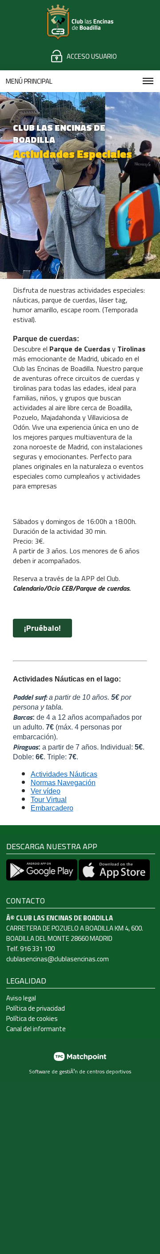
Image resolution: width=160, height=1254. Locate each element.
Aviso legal (21, 998)
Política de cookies (32, 1018)
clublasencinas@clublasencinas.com (57, 959)
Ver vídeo (45, 791)
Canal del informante (36, 1029)
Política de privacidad (35, 1008)
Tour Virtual (49, 799)
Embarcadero (52, 808)
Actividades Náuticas (64, 774)
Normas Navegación (63, 782)
